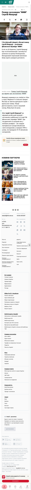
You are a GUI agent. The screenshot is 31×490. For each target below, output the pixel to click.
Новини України (9, 279)
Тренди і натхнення (10, 391)
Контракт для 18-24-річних (11, 322)
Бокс (6, 399)
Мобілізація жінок (9, 320)
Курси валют (8, 338)
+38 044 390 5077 (21, 215)
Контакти (19, 251)
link (17, 222)
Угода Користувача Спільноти (21, 243)
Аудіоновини (8, 286)
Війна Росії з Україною (11, 293)
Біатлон (7, 405)
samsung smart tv (17, 444)
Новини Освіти (9, 369)
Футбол (6, 401)
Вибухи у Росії (8, 306)
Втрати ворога (8, 308)
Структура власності (22, 256)
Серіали (7, 363)
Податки (7, 345)
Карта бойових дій (9, 297)
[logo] (10, 2)
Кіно (6, 352)
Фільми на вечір (9, 359)
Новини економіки (10, 334)
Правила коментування (22, 245)
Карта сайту (19, 261)
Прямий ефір (8, 281)
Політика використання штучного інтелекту (8, 262)
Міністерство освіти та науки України (14, 371)
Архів (18, 259)
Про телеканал (5, 247)
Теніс (6, 403)
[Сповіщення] (29, 2)
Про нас (4, 239)
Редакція (4, 242)
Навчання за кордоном (11, 379)
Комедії (6, 361)
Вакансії (19, 253)
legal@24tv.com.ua (20, 468)
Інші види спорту (9, 407)
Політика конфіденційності (6, 259)
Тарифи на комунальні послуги (13, 343)
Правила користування (7, 255)
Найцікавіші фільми (10, 354)
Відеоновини (8, 283)
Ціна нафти (7, 336)
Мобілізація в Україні (11, 314)
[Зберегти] (26, 19)
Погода (6, 288)
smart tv (6, 444)
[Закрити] (28, 476)
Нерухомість (8, 385)
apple (17, 439)
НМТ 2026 (7, 375)
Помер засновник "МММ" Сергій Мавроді (22, 6)
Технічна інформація (22, 248)
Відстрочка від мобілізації (11, 325)
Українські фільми (9, 357)
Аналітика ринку (9, 387)
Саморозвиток (8, 377)
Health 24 (4, 6)
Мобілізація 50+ (9, 318)
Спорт (6, 397)
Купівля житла (8, 389)
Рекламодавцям (6, 252)
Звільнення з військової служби (13, 316)
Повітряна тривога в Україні (12, 302)
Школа (6, 373)
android (6, 439)
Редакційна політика (7, 244)
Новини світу (11, 6)
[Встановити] (15, 479)
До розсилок (10, 429)
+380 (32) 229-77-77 (11, 466)
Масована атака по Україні (12, 304)
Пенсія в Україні (9, 347)
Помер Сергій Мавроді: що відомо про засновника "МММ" (14, 92)
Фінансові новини (9, 340)
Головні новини (9, 277)
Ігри (18, 264)
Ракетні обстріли (9, 295)
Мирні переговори (9, 300)
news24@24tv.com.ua (7, 215)
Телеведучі (4, 250)
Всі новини (8, 275)
